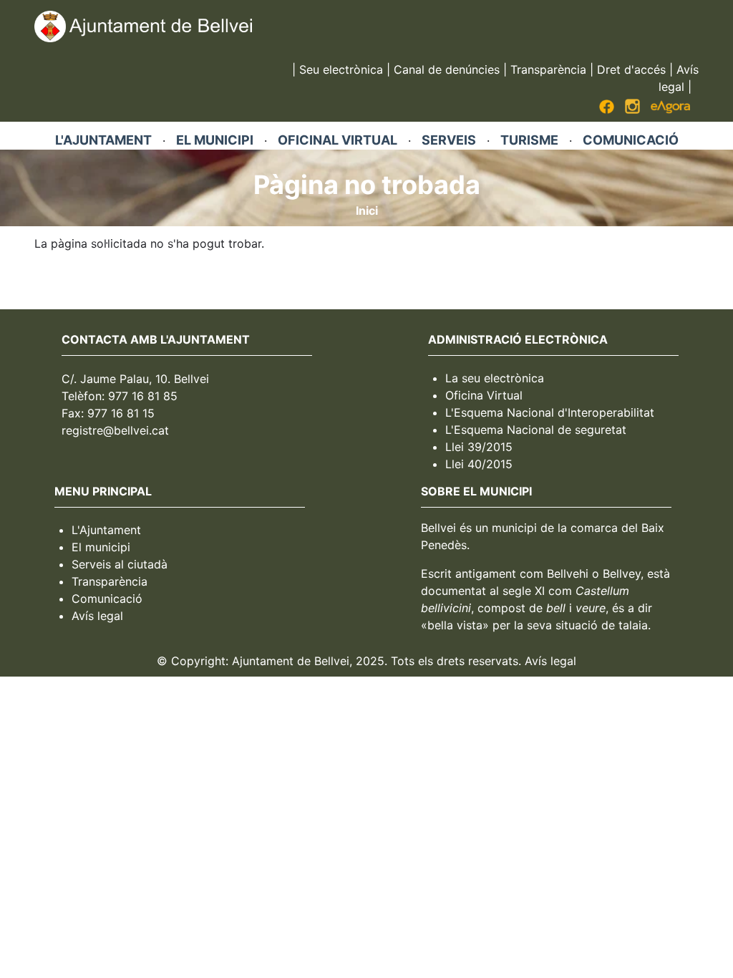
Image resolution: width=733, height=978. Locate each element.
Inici (367, 210)
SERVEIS (449, 139)
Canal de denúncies (447, 69)
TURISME (529, 139)
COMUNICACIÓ (631, 139)
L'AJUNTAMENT (103, 139)
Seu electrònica (341, 69)
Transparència (548, 69)
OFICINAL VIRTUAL (337, 139)
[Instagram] (632, 109)
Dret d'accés (631, 69)
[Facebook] (606, 109)
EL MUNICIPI (214, 139)
